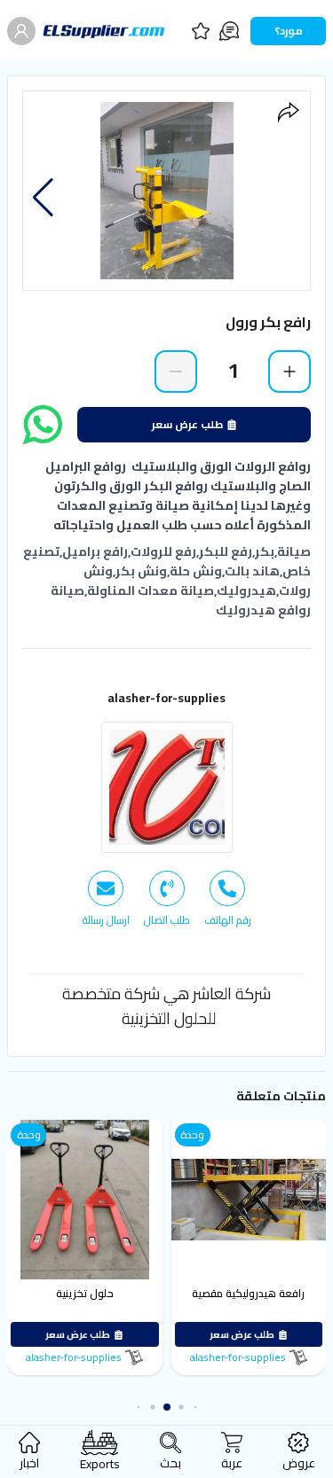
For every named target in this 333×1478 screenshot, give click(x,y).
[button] (43, 197)
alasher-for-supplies (166, 697)
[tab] (227, 899)
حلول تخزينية (85, 1293)
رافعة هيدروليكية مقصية (249, 1293)
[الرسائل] (229, 31)
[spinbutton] (232, 370)
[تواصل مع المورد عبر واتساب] (42, 424)
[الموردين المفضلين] (200, 31)
